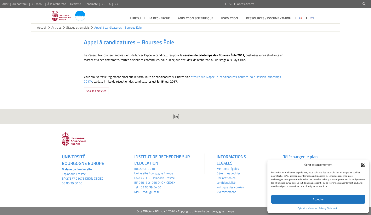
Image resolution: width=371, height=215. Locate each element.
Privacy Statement (328, 208)
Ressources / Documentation (268, 18)
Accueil (42, 27)
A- (103, 4)
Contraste (91, 4)
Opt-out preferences (307, 208)
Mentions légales (228, 168)
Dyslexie (75, 4)
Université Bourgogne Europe (153, 173)
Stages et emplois (77, 27)
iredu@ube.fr (150, 191)
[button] (363, 165)
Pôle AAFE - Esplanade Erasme (154, 178)
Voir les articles (96, 91)
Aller (5, 4)
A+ (116, 4)
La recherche (159, 18)
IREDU (138, 168)
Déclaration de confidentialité (226, 180)
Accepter (318, 199)
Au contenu (20, 4)
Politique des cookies (230, 187)
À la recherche (56, 4)
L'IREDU (135, 18)
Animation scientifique (195, 18)
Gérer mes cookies (229, 173)
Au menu (37, 4)
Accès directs (245, 4)
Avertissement (226, 191)
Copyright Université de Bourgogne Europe (206, 211)
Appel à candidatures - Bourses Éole (118, 27)
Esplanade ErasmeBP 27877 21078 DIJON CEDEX (82, 176)
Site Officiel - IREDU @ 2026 (156, 211)
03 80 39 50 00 (72, 183)
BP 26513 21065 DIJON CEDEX (154, 182)
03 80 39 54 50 (151, 187)
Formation (229, 18)
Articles (56, 27)
